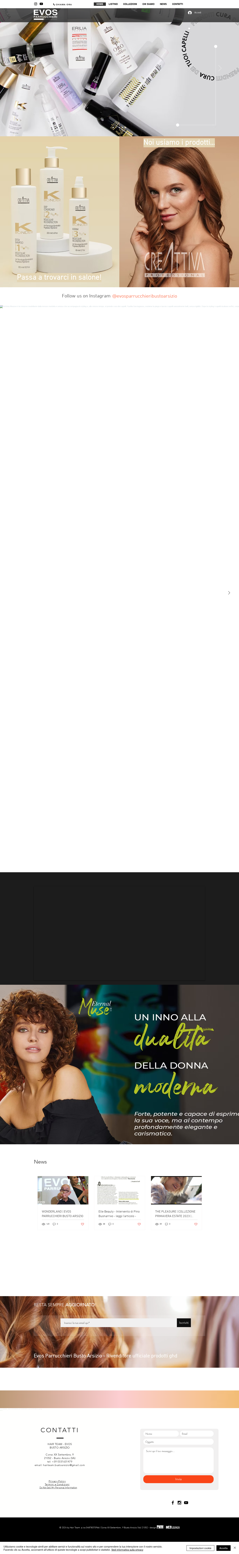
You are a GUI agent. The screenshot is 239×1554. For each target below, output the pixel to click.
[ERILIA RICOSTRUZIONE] (119, 127)
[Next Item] (229, 593)
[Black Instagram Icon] (179, 1520)
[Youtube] (41, 4)
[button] (130, 4)
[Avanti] (220, 68)
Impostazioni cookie (200, 1548)
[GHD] (125, 127)
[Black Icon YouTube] (186, 1520)
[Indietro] (19, 68)
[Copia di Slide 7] (116, 127)
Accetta (223, 1548)
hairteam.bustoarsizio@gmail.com (64, 1482)
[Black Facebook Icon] (172, 1520)
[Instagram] (36, 4)
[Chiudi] (235, 1548)
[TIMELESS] (113, 127)
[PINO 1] (122, 127)
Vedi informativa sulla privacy (127, 1549)
